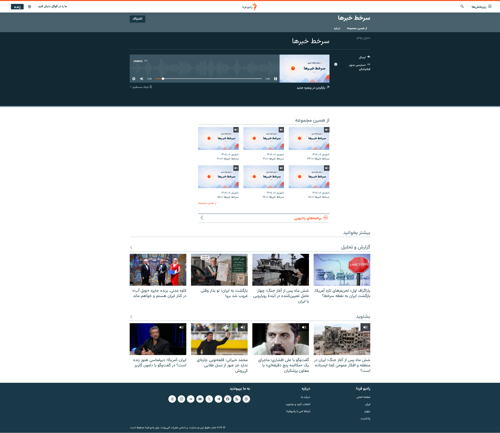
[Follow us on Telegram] (218, 399)
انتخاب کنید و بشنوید (298, 405)
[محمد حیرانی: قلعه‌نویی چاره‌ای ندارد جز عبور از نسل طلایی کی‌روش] (219, 339)
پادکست (365, 419)
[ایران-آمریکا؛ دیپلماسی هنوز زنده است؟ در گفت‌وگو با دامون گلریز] (158, 339)
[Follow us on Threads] (172, 399)
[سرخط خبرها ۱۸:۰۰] (309, 176)
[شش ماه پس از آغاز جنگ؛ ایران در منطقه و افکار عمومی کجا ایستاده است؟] (342, 339)
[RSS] (237, 399)
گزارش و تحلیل (355, 247)
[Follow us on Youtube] (200, 399)
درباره (337, 28)
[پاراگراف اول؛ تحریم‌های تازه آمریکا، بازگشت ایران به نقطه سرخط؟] (342, 270)
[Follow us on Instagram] (181, 399)
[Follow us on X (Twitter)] (209, 399)
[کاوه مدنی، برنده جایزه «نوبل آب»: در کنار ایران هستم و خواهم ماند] (158, 270)
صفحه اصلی (363, 397)
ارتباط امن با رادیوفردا (298, 412)
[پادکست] (29, 7)
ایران (367, 405)
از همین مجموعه (357, 28)
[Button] (364, 58)
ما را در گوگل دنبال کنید (52, 6)
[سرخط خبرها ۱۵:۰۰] (218, 176)
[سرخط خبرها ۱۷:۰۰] (263, 176)
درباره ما (305, 397)
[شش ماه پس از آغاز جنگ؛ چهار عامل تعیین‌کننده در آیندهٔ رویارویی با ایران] (280, 270)
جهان (367, 412)
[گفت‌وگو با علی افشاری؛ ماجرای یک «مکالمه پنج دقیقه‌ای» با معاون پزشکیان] (280, 339)
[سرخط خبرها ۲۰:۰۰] (218, 138)
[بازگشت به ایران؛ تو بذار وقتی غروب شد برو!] (219, 270)
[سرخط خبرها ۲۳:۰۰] (309, 138)
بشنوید (363, 317)
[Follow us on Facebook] (227, 399)
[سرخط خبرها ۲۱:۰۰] (263, 138)
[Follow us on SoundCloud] (190, 399)
